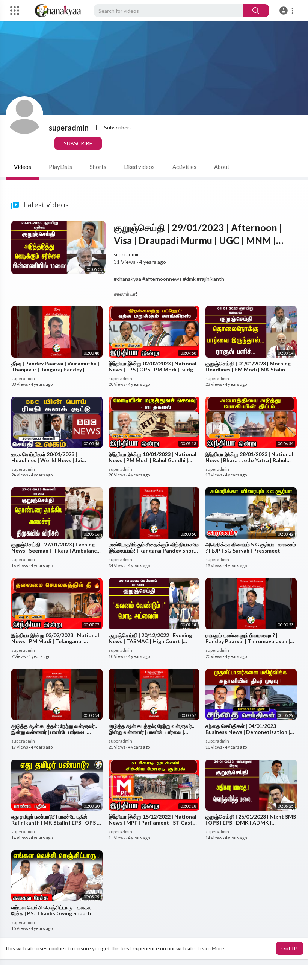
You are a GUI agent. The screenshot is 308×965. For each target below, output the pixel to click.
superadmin (69, 127)
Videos (22, 166)
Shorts (98, 166)
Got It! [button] (289, 948)
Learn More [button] (211, 948)
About (221, 166)
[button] (287, 10)
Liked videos (139, 166)
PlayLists (60, 166)
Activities (184, 166)
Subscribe (78, 143)
